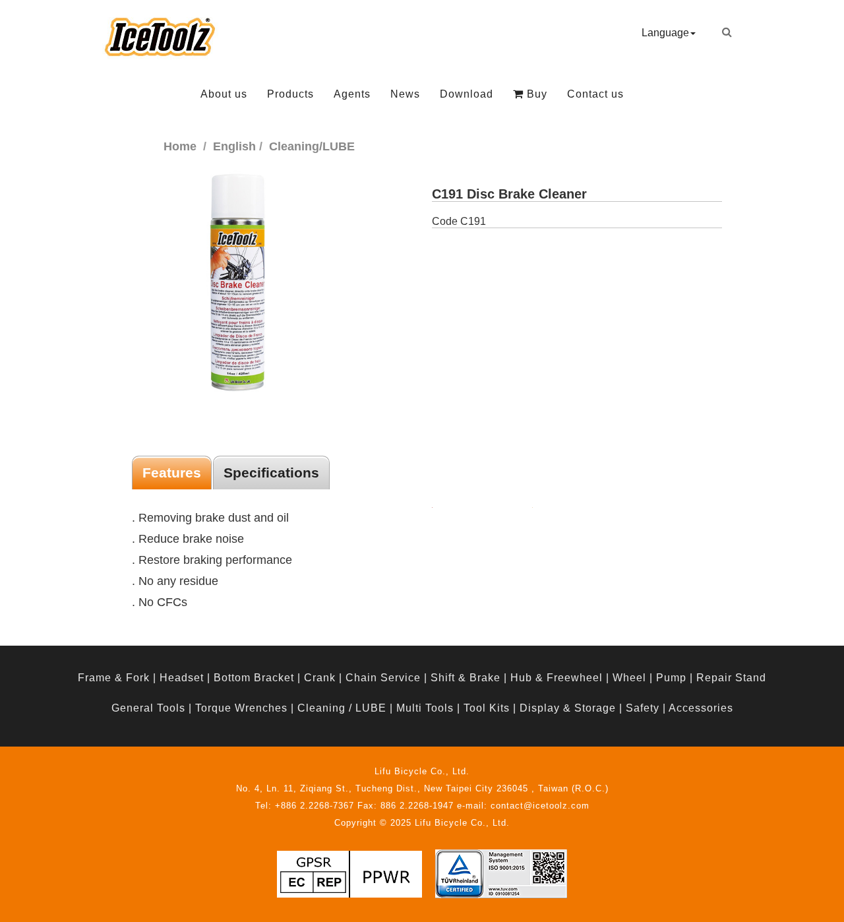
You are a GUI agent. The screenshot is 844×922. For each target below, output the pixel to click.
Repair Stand (731, 677)
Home (180, 146)
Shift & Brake (465, 677)
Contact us (595, 94)
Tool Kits (487, 708)
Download (466, 94)
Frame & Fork (114, 677)
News (405, 94)
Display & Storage (568, 708)
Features (171, 472)
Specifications (271, 472)
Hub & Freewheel (556, 677)
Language (665, 32)
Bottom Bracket (254, 677)
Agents (352, 94)
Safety (642, 708)
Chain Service (383, 677)
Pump (671, 677)
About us (223, 94)
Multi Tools (425, 708)
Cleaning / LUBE (341, 708)
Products (290, 94)
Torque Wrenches (241, 708)
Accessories (701, 708)
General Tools (148, 708)
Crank (320, 677)
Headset (182, 677)
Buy (535, 94)
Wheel (629, 677)
